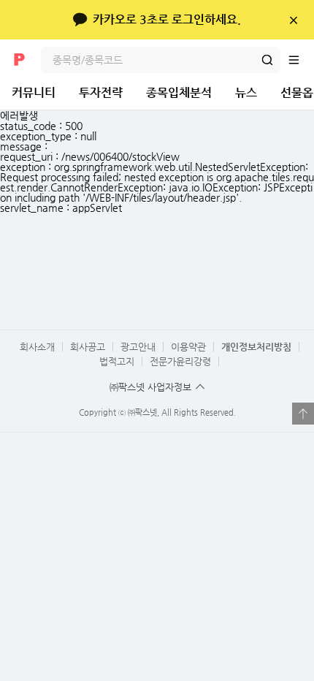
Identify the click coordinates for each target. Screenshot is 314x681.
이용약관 (188, 346)
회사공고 (87, 346)
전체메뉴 (301, 60)
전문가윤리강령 (180, 361)
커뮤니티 (33, 92)
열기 (303, 414)
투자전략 (101, 92)
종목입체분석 (179, 92)
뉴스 (246, 92)
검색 (267, 60)
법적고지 (116, 361)
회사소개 (37, 346)
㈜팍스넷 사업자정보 (150, 387)
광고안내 (138, 346)
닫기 (293, 20)
